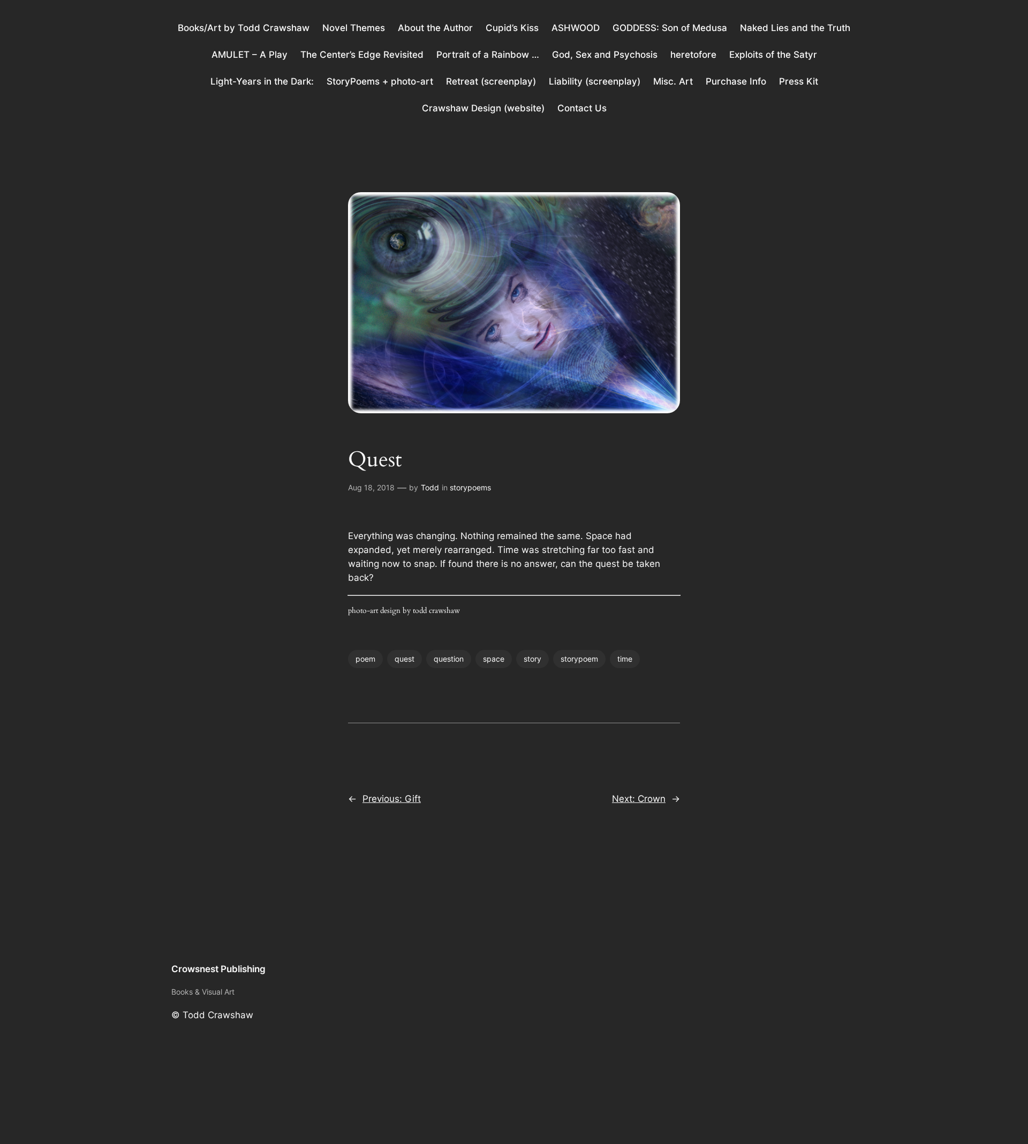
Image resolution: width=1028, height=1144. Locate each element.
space (493, 658)
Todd (430, 487)
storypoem (579, 658)
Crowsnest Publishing (218, 969)
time (624, 658)
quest (404, 658)
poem (365, 658)
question (449, 658)
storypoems (470, 487)
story (532, 658)
